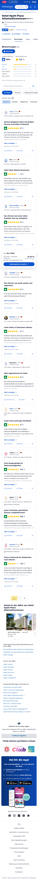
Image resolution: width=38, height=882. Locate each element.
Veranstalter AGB (19, 836)
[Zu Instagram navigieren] (14, 815)
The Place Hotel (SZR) (10, 706)
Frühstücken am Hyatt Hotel (12, 687)
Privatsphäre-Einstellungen (19, 848)
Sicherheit (19, 868)
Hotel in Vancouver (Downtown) (13, 690)
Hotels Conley (7, 675)
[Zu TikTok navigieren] (19, 815)
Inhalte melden (19, 828)
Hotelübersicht (6, 39)
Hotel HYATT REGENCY (10, 693)
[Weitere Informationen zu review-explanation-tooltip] (26, 30)
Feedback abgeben (19, 735)
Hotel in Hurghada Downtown (13, 698)
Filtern (8, 92)
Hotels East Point (8, 672)
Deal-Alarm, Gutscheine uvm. (19, 832)
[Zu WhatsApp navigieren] (28, 815)
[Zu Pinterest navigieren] (23, 815)
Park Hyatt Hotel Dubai (10, 701)
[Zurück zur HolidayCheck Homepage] (7, 7)
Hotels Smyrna (8, 670)
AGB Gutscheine (19, 860)
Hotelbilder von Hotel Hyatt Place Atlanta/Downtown (19, 652)
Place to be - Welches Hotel (12, 703)
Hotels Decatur (8, 664)
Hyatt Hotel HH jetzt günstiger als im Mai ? (17, 712)
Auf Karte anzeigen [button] (10, 26)
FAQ (19, 824)
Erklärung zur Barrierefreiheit (19, 864)
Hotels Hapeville (8, 667)
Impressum (19, 872)
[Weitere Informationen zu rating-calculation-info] (24, 80)
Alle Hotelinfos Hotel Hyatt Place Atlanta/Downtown (19, 649)
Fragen (28, 39)
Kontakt (26, 2)
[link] (31, 7)
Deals (4, 2)
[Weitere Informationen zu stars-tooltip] (32, 18)
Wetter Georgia (8, 655)
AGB (19, 856)
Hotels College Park (9, 678)
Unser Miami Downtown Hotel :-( (13, 695)
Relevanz (6, 102)
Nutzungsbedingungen (19, 840)
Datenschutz (19, 844)
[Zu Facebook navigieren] (9, 815)
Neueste (15, 102)
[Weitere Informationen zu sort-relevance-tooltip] (13, 98)
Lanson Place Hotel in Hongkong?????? (15, 709)
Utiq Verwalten (19, 852)
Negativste (24, 102)
